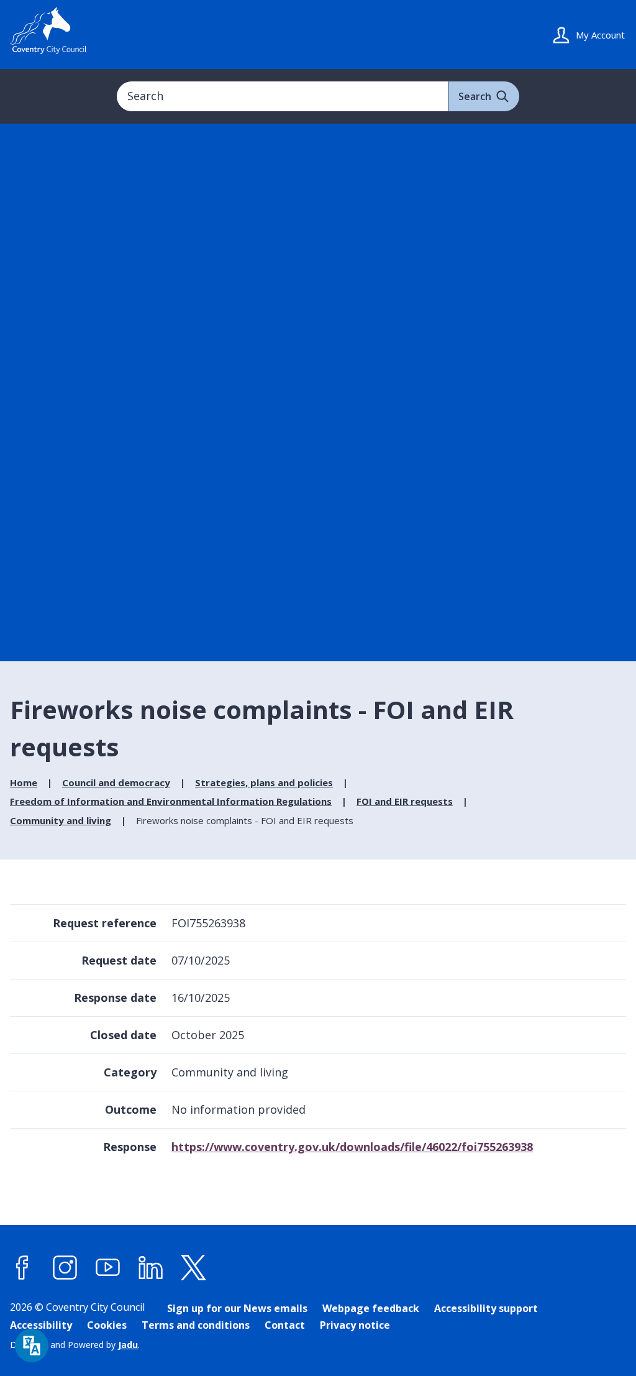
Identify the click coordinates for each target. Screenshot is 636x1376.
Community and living (60, 820)
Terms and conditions (196, 1325)
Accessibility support (486, 1308)
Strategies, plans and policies (264, 782)
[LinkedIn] (151, 1267)
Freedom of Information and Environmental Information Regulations (171, 801)
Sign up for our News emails (237, 1308)
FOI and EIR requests (405, 801)
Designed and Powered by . (75, 1345)
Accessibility (41, 1325)
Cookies (107, 1325)
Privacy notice (355, 1325)
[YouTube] (108, 1267)
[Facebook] (22, 1267)
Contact (285, 1325)
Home (23, 782)
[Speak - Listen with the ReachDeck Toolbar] (31, 1345)
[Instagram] (65, 1267)
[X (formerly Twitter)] (193, 1267)
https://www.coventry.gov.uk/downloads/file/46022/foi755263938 (352, 1146)
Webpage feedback (370, 1308)
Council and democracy (116, 782)
